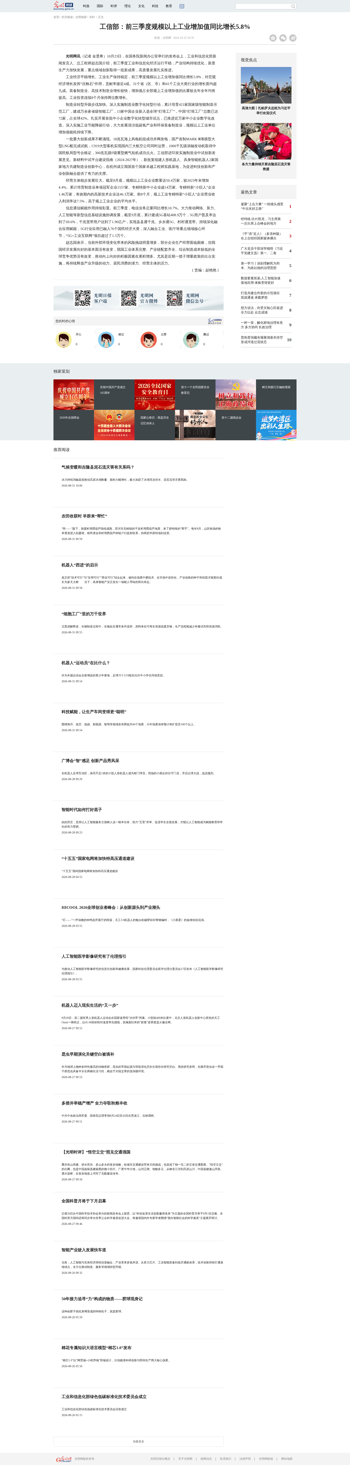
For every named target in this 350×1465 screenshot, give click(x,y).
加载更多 (138, 1441)
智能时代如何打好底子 (82, 809)
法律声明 (245, 1458)
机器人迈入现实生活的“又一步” (90, 1005)
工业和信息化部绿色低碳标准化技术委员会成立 (104, 1396)
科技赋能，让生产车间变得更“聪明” (94, 711)
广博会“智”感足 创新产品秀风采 (90, 760)
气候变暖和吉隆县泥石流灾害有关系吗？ (98, 467)
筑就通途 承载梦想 (254, 297)
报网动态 (206, 1458)
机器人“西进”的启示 (80, 565)
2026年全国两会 (69, 417)
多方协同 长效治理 (258, 327)
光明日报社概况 (160, 1458)
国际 (100, 6)
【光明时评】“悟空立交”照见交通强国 (96, 1152)
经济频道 (67, 17)
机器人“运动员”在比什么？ (86, 663)
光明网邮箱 (266, 1458)
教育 (169, 6)
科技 (155, 6)
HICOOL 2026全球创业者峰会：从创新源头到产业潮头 (111, 907)
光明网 (167, 37)
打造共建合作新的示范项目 (260, 293)
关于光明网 (185, 1458)
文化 (141, 6)
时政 (86, 6)
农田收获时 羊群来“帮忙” (84, 516)
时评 (114, 6)
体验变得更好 (264, 282)
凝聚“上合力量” (252, 204)
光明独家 (81, 17)
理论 (127, 6)
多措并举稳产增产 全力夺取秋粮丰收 (94, 1103)
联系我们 (225, 1458)
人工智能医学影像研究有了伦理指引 (94, 956)
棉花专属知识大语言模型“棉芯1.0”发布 (96, 1347)
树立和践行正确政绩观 (276, 387)
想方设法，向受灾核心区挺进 (262, 308)
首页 (56, 17)
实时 (92, 17)
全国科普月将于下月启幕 (84, 1201)
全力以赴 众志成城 (254, 312)
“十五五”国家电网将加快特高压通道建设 (98, 858)
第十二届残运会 (231, 417)
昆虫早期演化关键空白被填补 (88, 1054)
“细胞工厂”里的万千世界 (84, 614)
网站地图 (286, 1458)
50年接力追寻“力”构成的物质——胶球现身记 (102, 1299)
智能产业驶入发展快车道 (84, 1250)
